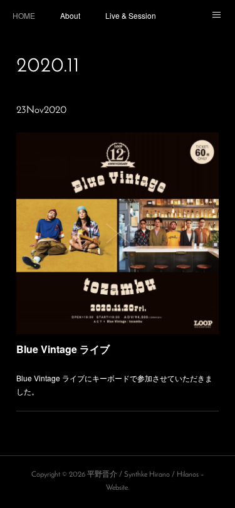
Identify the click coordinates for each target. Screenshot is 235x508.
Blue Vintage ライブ (63, 349)
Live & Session (130, 15)
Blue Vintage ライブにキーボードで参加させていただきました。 (114, 385)
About (70, 15)
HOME (24, 15)
